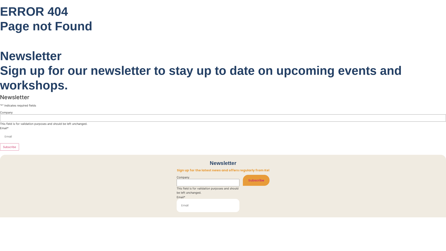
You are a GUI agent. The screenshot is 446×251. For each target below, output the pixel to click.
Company (6, 112)
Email (4, 128)
